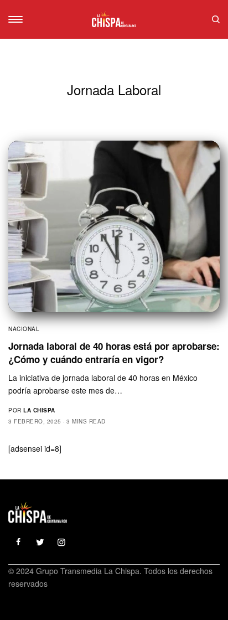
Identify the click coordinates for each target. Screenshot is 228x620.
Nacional (23, 329)
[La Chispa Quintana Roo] (114, 19)
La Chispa (39, 410)
